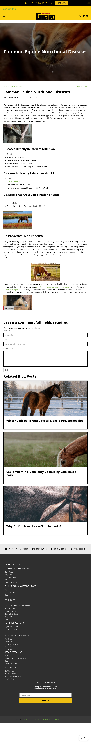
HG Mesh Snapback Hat (13, 676)
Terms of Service (69, 719)
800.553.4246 (9, 9)
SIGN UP (45, 700)
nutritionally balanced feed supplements (52, 287)
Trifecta (7, 580)
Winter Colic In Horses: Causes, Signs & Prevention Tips (44, 421)
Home (5, 86)
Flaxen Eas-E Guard (11, 644)
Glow (6, 595)
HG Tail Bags (9, 671)
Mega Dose (8, 575)
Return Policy (57, 719)
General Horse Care (16, 86)
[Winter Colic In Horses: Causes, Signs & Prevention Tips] (45, 398)
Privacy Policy (46, 719)
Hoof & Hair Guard (11, 614)
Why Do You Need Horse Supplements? (33, 526)
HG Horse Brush (10, 673)
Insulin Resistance (14, 181)
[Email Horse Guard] (6, 600)
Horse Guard (9, 572)
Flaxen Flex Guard (11, 629)
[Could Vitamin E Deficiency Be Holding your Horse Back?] (45, 449)
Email (6, 339)
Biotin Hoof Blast (10, 609)
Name (6, 330)
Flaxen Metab (9, 649)
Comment (8, 348)
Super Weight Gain (11, 577)
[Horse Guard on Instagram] (11, 600)
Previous (80, 86)
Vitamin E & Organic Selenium (15, 658)
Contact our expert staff (13, 289)
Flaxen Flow (9, 642)
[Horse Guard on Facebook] (8, 600)
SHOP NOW (61, 3)
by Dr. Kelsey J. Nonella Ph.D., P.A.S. (15, 97)
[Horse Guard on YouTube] (14, 600)
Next (86, 86)
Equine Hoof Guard (11, 611)
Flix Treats (8, 639)
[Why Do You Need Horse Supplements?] (45, 504)
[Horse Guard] (45, 16)
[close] (88, 3)
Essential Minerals (11, 582)
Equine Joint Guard (11, 627)
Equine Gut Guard (11, 590)
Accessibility (36, 719)
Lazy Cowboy (9, 679)
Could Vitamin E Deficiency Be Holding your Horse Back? (41, 473)
